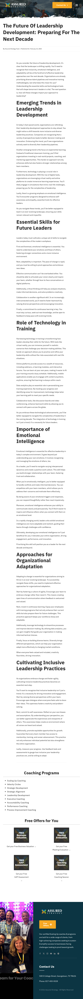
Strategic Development (17, 788)
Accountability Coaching (18, 802)
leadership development (50, 63)
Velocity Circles (14, 784)
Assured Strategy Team (12, 49)
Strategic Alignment (16, 791)
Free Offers (35, 820)
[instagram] (47, 953)
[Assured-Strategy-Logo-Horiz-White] (16, 2)
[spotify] (58, 953)
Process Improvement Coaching (21, 809)
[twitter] (44, 953)
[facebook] (40, 953)
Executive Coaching (16, 799)
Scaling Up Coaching (16, 780)
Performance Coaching (17, 806)
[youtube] (51, 953)
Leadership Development (32, 111)
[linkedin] (54, 953)
